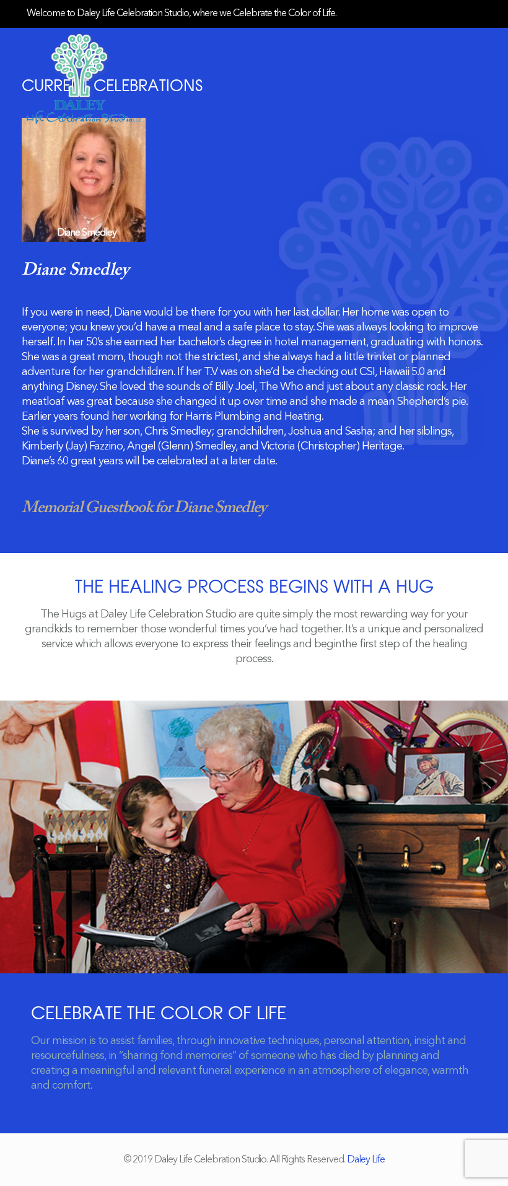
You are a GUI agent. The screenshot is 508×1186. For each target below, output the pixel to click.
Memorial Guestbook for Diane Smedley (144, 508)
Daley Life (366, 1160)
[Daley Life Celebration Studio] (85, 77)
